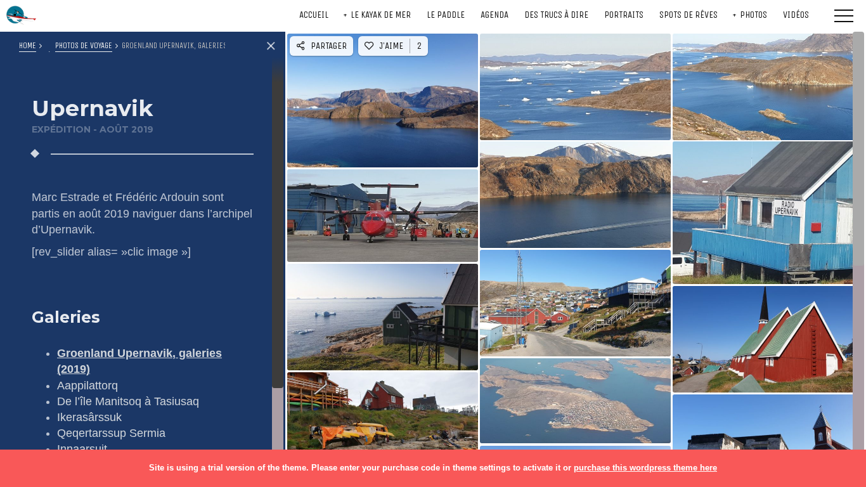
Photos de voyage (83, 45)
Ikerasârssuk (89, 417)
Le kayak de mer (381, 14)
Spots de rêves (688, 14)
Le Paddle (446, 14)
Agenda (494, 14)
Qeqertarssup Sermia (111, 433)
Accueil (313, 14)
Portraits (623, 14)
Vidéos (796, 14)
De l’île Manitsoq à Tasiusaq (128, 401)
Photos (753, 14)
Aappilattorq (87, 385)
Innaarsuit (82, 449)
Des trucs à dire (556, 14)
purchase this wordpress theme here (645, 467)
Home (27, 45)
